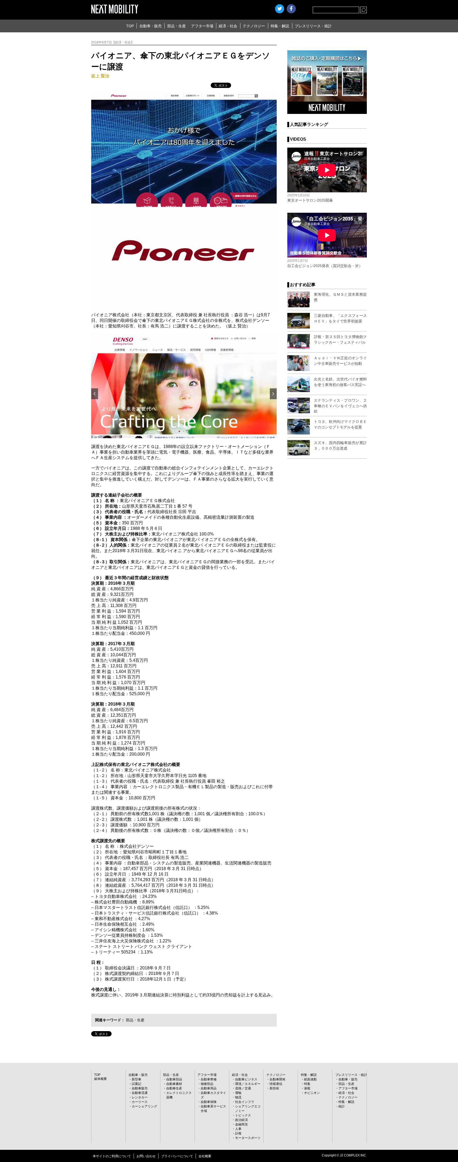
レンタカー (140, 1097)
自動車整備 (209, 1079)
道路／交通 (243, 1088)
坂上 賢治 (100, 76)
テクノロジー (254, 26)
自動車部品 (174, 1079)
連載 (307, 1088)
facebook (291, 8)
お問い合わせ (146, 1156)
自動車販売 (140, 1088)
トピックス (243, 1115)
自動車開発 (277, 1079)
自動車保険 (209, 1102)
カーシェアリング (144, 1106)
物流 (238, 1097)
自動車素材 (174, 1084)
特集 (307, 1084)
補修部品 (207, 1084)
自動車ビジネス (246, 1079)
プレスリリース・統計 (313, 26)
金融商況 (241, 1124)
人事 (238, 1129)
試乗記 (136, 1084)
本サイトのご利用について (112, 1156)
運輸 (238, 1093)
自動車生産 (174, 1088)
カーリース (140, 1102)
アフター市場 (202, 26)
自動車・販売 (150, 26)
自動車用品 (209, 1088)
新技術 (274, 1088)
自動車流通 (140, 1093)
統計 (341, 1106)
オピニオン (312, 1093)
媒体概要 (100, 1079)
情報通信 (276, 1084)
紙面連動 (310, 1079)
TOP (130, 26)
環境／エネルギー (248, 1084)
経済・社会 (228, 26)
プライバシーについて (177, 1156)
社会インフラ (244, 1102)
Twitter (279, 8)
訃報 (238, 1133)
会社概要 (205, 1156)
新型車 (136, 1079)
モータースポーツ (248, 1138)
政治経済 (241, 1120)
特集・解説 (280, 26)
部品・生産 (176, 26)
